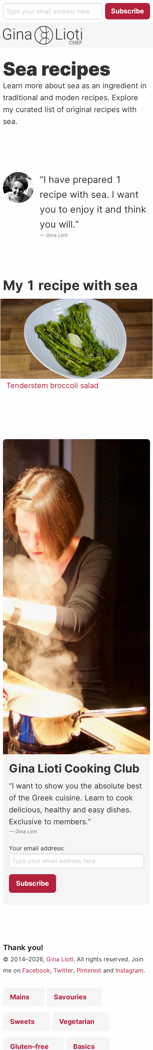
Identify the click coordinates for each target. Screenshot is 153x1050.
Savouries (70, 997)
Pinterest (88, 970)
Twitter (63, 970)
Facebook (36, 970)
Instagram (129, 970)
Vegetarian (76, 1021)
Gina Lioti (60, 959)
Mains (19, 997)
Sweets (22, 1021)
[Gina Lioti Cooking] (42, 35)
